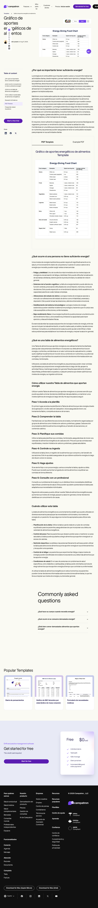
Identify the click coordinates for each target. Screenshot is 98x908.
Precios (57, 6)
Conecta (7, 845)
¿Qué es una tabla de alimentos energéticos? (12, 90)
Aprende (55, 819)
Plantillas (55, 807)
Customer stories (47, 7)
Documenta (8, 865)
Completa (7, 871)
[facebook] (22, 896)
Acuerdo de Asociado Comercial (40, 822)
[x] (48, 896)
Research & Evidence (11, 100)
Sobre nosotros (41, 799)
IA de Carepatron (26, 818)
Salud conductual (10, 802)
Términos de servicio (40, 815)
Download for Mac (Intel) (48, 888)
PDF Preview (9, 104)
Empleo (39, 803)
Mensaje (7, 852)
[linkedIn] (39, 896)
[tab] (47, 142)
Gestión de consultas (24, 813)
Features (26, 6)
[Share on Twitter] (16, 133)
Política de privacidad (56, 847)
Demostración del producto (26, 803)
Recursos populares (56, 800)
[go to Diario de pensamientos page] (18, 686)
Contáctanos (41, 810)
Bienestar (7, 815)
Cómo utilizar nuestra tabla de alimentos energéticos (12, 96)
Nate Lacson (14, 42)
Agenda (7, 849)
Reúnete (7, 861)
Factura (6, 878)
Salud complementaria (10, 810)
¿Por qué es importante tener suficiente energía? (12, 79)
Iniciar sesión (65, 6)
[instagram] (30, 896)
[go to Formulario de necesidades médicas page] (80, 686)
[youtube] (56, 896)
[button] (9, 896)
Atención (7, 858)
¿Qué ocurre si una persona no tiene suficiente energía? (13, 85)
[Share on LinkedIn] (6, 133)
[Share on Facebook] (11, 133)
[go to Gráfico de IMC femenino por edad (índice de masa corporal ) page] (49, 686)
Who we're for (36, 7)
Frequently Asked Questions (10, 108)
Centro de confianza (56, 834)
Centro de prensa (42, 806)
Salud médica (9, 805)
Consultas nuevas (7, 820)
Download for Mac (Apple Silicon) (19, 888)
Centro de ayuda (58, 813)
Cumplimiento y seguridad (58, 840)
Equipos (7, 831)
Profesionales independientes (10, 826)
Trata (5, 874)
